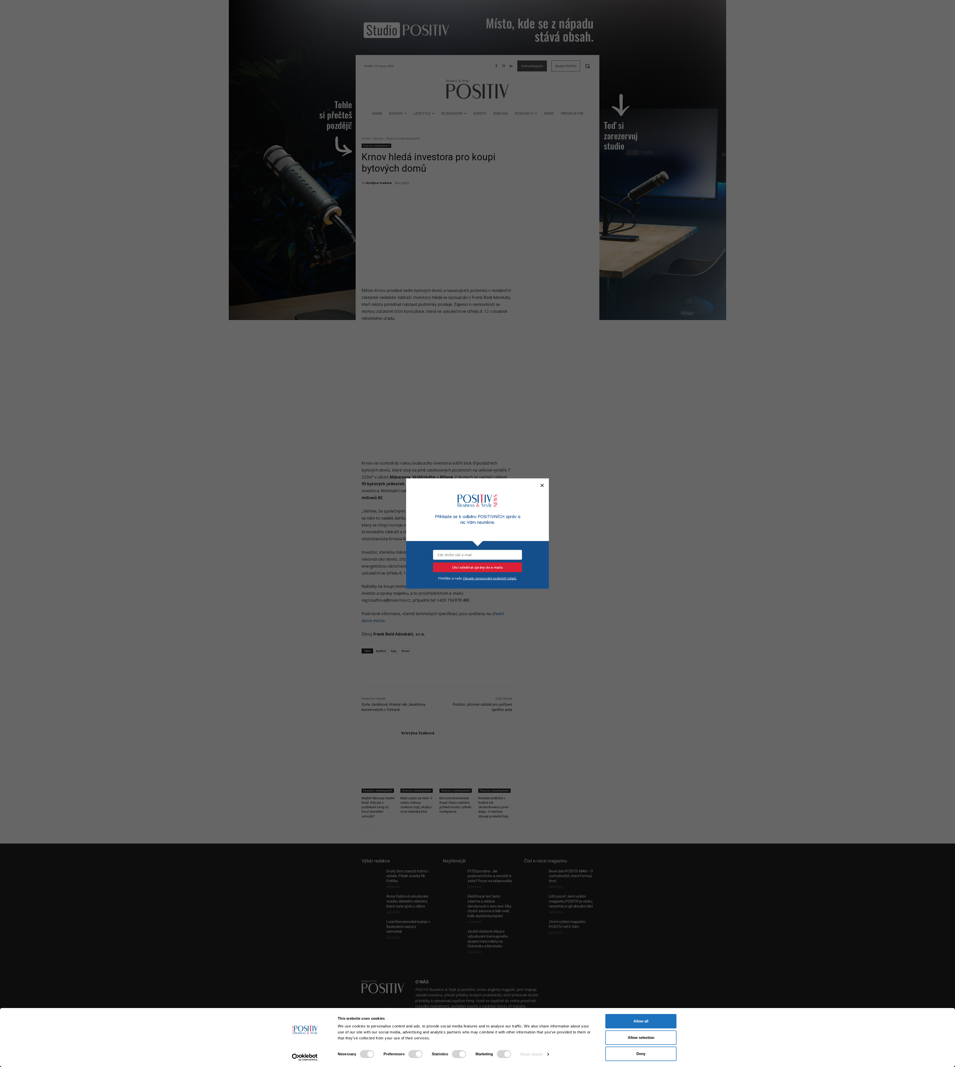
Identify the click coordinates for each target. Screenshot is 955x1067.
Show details (531, 1054)
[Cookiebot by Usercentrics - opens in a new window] (305, 1057)
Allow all (640, 1021)
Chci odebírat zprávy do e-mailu (477, 567)
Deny (640, 1054)
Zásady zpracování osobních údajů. (490, 578)
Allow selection (641, 1037)
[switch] (415, 1054)
